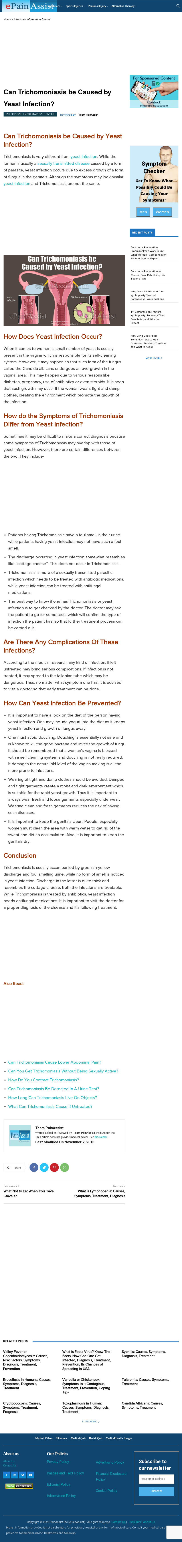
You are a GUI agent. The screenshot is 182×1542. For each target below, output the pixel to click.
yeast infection (84, 157)
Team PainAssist (88, 115)
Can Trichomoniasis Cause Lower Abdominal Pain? (54, 1062)
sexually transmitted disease (64, 163)
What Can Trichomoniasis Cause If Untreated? (50, 1107)
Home (7, 19)
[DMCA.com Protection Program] (18, 1488)
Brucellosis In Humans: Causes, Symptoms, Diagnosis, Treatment (27, 1384)
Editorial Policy (58, 1484)
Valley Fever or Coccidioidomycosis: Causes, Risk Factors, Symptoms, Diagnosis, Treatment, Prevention (25, 1360)
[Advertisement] (64, 55)
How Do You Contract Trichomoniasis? (43, 1080)
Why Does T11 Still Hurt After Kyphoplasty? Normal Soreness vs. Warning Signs (147, 295)
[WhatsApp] (64, 1167)
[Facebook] (34, 1167)
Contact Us (9, 1465)
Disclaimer (134, 1522)
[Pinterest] (54, 1167)
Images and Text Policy (65, 1473)
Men (143, 212)
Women (162, 212)
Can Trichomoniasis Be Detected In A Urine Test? (53, 1089)
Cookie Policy (106, 1491)
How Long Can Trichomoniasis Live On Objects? (52, 1098)
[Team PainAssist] (20, 1135)
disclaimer (101, 1137)
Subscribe (156, 1491)
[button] (178, 6)
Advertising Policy (110, 1462)
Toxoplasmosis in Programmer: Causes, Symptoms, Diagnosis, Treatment (85, 1408)
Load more (152, 358)
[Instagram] (14, 1475)
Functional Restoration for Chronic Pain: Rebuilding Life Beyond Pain (148, 275)
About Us (8, 1461)
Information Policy (61, 1496)
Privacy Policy (58, 1462)
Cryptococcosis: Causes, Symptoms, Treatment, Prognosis (22, 1408)
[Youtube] (30, 1475)
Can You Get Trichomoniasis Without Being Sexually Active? (63, 1071)
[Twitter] (44, 1167)
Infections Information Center (32, 19)
